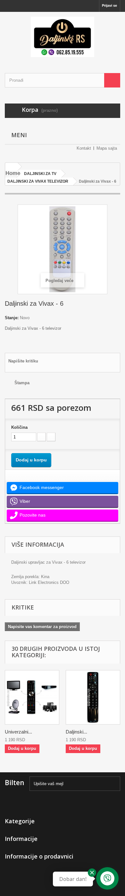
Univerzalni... (18, 731)
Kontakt (84, 148)
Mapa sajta (106, 148)
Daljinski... (76, 731)
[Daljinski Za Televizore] (62, 37)
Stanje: (12, 317)
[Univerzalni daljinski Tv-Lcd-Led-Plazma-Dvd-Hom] (32, 697)
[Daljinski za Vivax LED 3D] (93, 697)
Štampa (21, 382)
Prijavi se (109, 5)
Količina (19, 427)
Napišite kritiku (23, 361)
